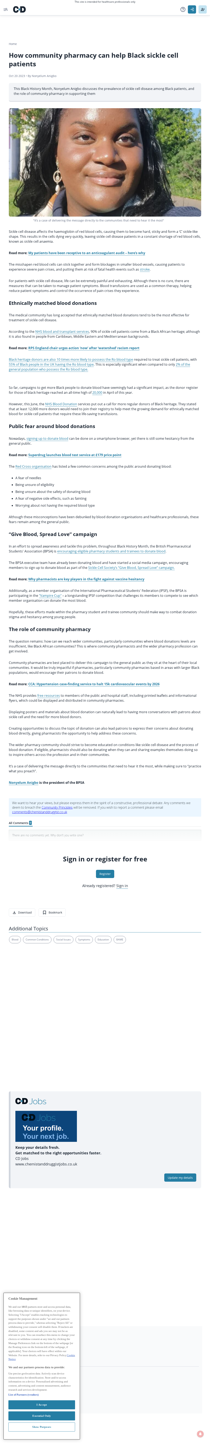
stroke (145, 269)
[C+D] (19, 9)
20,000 (97, 392)
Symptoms (84, 939)
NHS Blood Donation (61, 404)
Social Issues (63, 939)
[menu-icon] (5, 9)
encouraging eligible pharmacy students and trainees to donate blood (111, 551)
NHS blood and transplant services (62, 331)
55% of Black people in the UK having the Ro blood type (51, 364)
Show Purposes (41, 1426)
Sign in (122, 885)
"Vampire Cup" (50, 595)
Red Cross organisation (33, 466)
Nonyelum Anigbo (23, 782)
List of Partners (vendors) (23, 1394)
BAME (119, 939)
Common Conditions (37, 939)
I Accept (42, 1404)
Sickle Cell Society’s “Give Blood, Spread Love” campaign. (131, 567)
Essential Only (41, 1415)
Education (103, 939)
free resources (48, 695)
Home (13, 44)
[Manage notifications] (200, 1434)
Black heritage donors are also (33, 359)
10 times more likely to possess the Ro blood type (95, 359)
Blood (15, 939)
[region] (41, 1366)
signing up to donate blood (47, 438)
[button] (182, 9)
